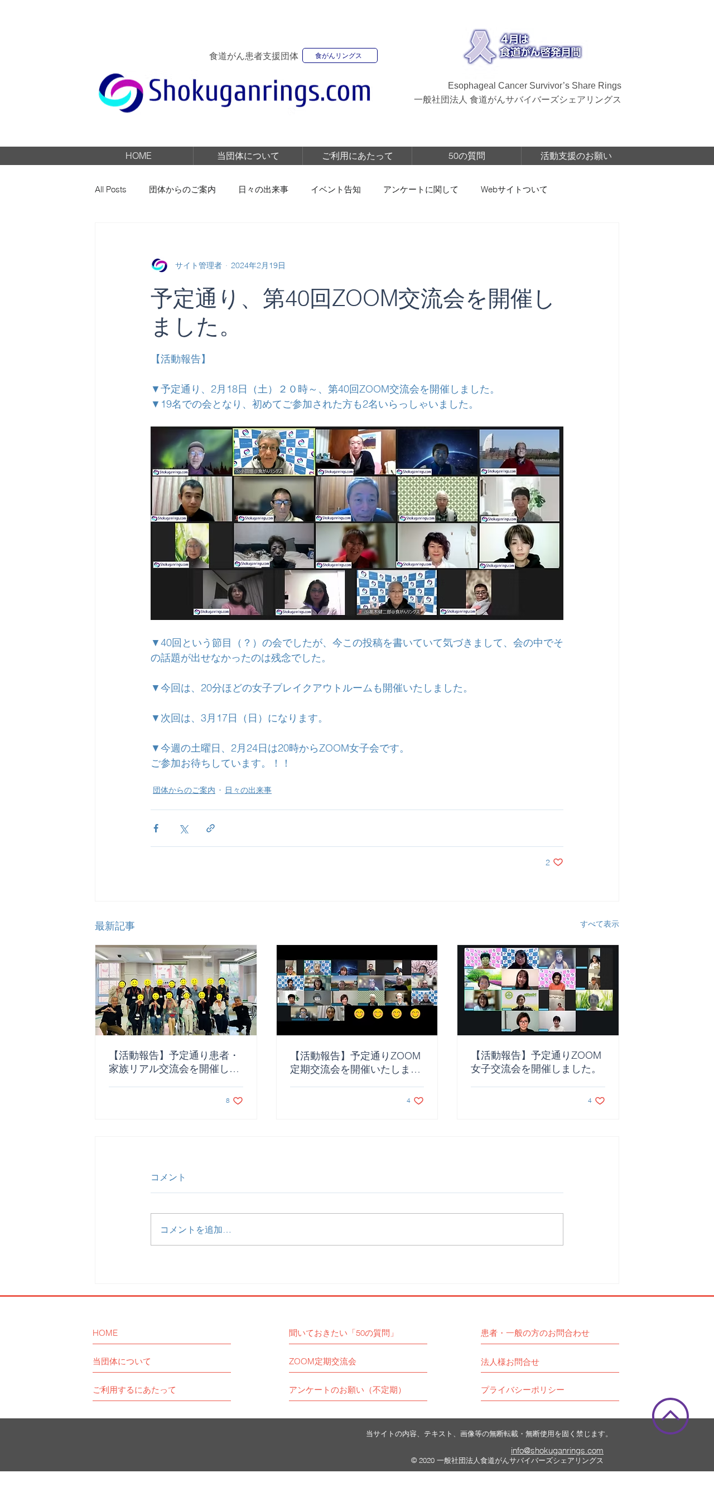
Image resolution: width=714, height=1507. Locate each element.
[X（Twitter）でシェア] (183, 828)
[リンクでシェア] (210, 828)
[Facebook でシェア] (156, 828)
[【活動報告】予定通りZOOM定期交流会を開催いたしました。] (357, 990)
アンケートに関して (421, 189)
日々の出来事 (263, 189)
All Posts (111, 189)
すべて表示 (599, 924)
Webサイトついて (514, 189)
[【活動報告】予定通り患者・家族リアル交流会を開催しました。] (176, 990)
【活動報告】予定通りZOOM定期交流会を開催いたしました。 (355, 1062)
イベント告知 (336, 189)
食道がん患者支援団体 (253, 56)
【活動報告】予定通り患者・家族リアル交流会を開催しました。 (174, 1062)
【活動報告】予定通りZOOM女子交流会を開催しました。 (536, 1062)
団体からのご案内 (182, 189)
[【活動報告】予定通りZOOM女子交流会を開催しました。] (538, 990)
